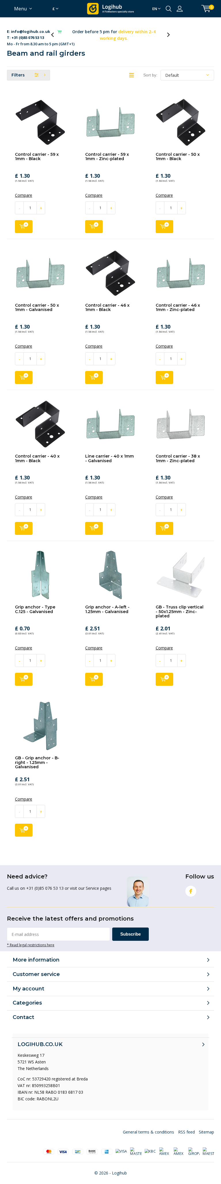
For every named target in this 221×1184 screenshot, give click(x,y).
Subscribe (130, 928)
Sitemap (206, 1126)
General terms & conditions (148, 1126)
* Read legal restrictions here (30, 939)
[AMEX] (165, 1146)
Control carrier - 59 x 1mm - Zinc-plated (107, 151)
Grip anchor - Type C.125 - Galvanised (35, 604)
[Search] (169, 8)
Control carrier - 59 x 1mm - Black (37, 151)
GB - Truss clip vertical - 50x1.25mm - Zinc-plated (179, 606)
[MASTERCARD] (136, 1146)
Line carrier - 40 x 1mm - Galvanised (109, 453)
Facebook (190, 885)
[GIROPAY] (194, 1146)
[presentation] (55, 32)
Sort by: (150, 70)
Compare (23, 190)
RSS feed (186, 1126)
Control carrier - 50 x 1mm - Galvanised (37, 302)
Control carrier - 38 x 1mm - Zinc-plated (178, 453)
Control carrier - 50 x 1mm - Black (178, 151)
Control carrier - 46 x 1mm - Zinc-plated (178, 302)
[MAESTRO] (208, 1146)
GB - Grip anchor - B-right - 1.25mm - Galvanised (37, 757)
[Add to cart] (24, 221)
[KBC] (150, 1146)
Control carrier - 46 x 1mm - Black (107, 302)
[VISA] (121, 1146)
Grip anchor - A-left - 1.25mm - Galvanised (107, 604)
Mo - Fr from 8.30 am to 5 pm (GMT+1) (41, 32)
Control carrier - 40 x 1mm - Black (37, 453)
